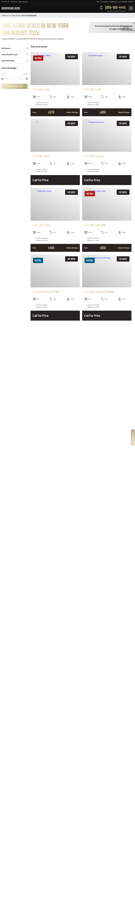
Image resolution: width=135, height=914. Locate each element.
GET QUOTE (71, 56)
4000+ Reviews (23, 2)
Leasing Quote (133, 438)
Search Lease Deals (14, 86)
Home (4, 15)
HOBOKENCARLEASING (10, 8)
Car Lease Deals (14, 15)
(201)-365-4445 (115, 7)
